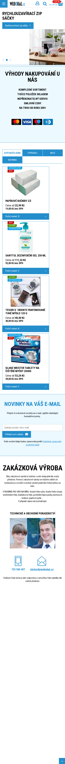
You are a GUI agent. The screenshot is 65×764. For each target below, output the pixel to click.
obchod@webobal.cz (42, 569)
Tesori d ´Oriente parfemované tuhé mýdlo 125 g (25, 311)
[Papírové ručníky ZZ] (26, 182)
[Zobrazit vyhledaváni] (45, 4)
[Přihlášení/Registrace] (37, 4)
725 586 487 (18, 569)
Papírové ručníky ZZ (18, 200)
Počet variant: (12, 216)
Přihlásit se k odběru (14, 434)
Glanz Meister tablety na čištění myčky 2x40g (22, 369)
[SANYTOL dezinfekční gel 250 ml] (26, 237)
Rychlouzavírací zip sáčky (16, 25)
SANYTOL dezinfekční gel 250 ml (25, 255)
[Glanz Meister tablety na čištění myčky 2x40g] (26, 349)
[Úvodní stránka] (17, 4)
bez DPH (52, 5)
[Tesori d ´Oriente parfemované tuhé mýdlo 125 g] (26, 292)
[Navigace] (4, 4)
